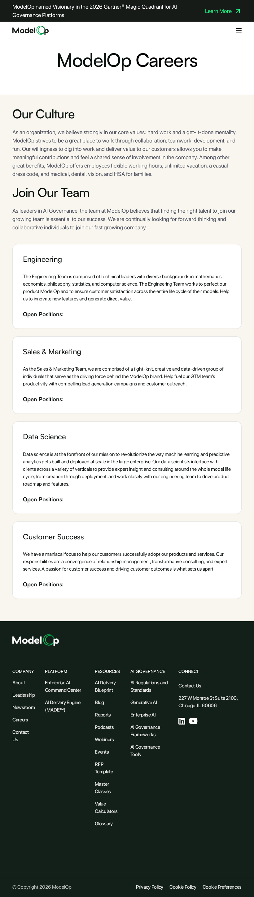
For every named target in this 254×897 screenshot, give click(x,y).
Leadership (23, 695)
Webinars (104, 739)
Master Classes (103, 787)
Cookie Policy (182, 887)
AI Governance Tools (145, 750)
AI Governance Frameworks (145, 731)
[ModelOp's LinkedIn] (181, 721)
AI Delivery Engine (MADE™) (63, 706)
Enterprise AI (143, 715)
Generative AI (143, 702)
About (18, 683)
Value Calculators (106, 807)
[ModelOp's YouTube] (193, 721)
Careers (20, 720)
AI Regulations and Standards (149, 686)
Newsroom (23, 707)
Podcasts (104, 727)
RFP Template (104, 768)
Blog (99, 702)
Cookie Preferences (222, 887)
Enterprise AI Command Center (63, 686)
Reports (103, 715)
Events (102, 752)
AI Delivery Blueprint (105, 686)
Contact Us (20, 735)
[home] (30, 30)
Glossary (103, 824)
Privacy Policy (149, 887)
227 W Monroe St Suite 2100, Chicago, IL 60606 (207, 701)
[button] (239, 30)
